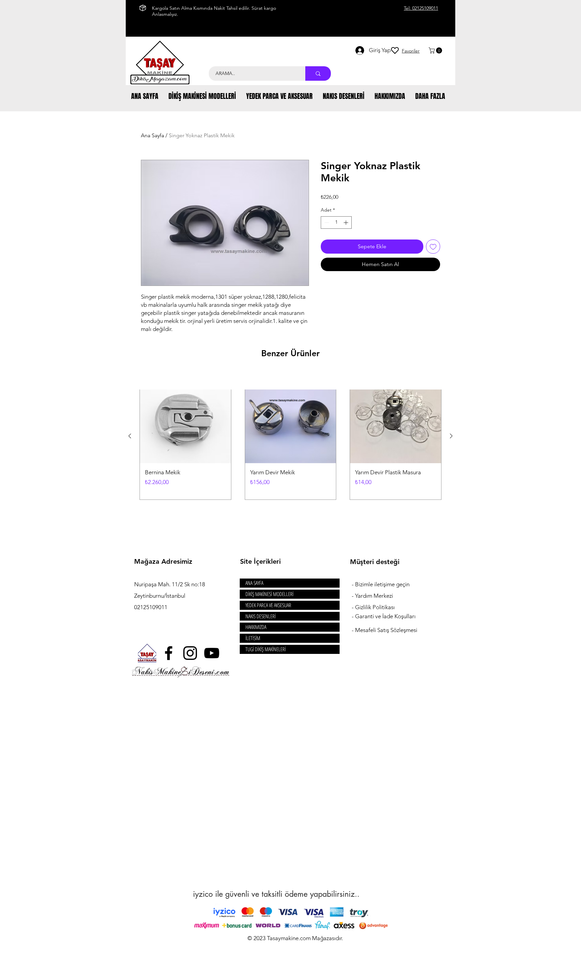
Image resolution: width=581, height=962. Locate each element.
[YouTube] (211, 653)
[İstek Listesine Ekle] (433, 246)
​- (353, 584)
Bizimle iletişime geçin (383, 584)
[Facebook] (168, 653)
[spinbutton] (336, 222)
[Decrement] (326, 222)
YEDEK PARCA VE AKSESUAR (268, 605)
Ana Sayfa (152, 135)
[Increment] (346, 222)
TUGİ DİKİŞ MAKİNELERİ (265, 649)
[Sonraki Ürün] (451, 436)
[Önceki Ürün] (130, 436)
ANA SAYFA (254, 583)
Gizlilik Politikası (375, 607)
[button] (436, 50)
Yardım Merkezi (374, 595)
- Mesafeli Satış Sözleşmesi (384, 630)
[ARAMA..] (318, 73)
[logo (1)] (147, 653)
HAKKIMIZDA (255, 627)
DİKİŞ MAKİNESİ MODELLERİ (269, 594)
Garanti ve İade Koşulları (385, 616)
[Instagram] (190, 653)
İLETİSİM (252, 638)
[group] (290, 435)
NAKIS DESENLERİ (260, 616)
